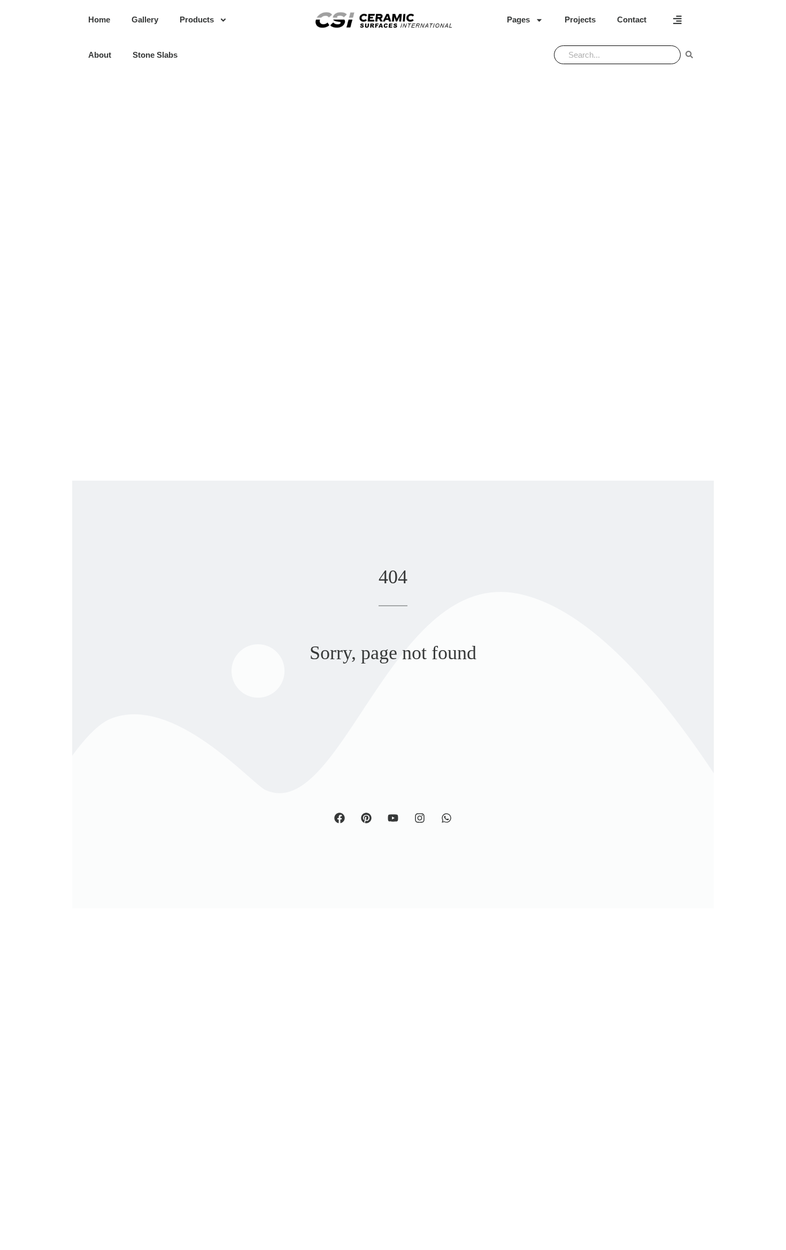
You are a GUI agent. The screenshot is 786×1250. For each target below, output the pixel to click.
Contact (631, 19)
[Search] (689, 54)
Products (197, 19)
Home (99, 19)
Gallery (145, 19)
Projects (580, 19)
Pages (518, 19)
